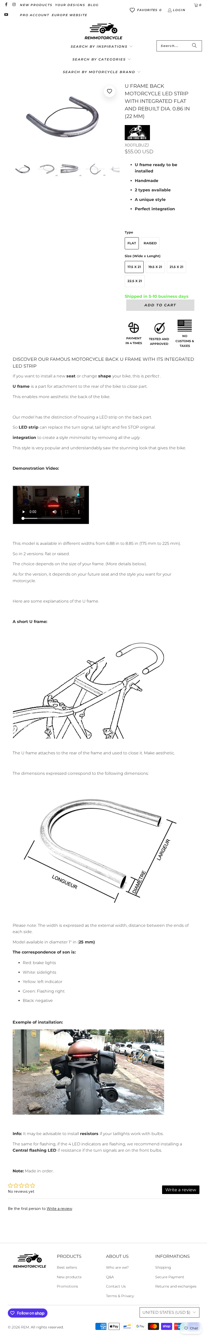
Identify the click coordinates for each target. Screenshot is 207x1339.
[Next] (116, 117)
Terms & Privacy (120, 1296)
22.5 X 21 (134, 281)
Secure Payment (169, 1277)
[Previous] (16, 117)
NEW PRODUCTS (36, 5)
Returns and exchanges (175, 1286)
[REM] (103, 31)
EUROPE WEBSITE (69, 15)
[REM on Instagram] (14, 5)
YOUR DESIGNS (70, 5)
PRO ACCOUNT (34, 15)
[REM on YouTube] (6, 15)
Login (179, 10)
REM (25, 1327)
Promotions (67, 1286)
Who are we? (117, 1267)
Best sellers (67, 1267)
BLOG (93, 5)
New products (69, 1277)
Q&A (110, 1277)
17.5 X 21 (134, 267)
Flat (131, 243)
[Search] (194, 45)
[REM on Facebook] (6, 5)
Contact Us (116, 1286)
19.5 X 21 (155, 267)
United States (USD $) (166, 1312)
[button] (102, 46)
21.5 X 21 (176, 267)
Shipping (163, 1267)
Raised (150, 243)
